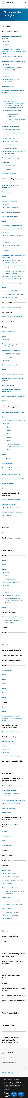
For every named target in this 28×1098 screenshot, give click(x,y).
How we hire (6, 898)
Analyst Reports (7, 670)
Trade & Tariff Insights (13, 756)
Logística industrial (8, 385)
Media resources (7, 836)
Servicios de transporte (10, 32)
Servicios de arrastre (11, 166)
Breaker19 (10, 357)
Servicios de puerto (8, 86)
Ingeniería (8, 515)
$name (7, 41)
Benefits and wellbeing (11, 915)
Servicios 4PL (7, 312)
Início (4, 6)
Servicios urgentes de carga (11, 158)
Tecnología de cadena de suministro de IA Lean (11, 407)
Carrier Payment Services (11, 538)
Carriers (7, 749)
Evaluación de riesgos (11, 297)
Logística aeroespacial (9, 331)
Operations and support (12, 877)
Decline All (21, 1094)
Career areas (6, 870)
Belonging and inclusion (12, 912)
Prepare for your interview (12, 901)
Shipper (7, 752)
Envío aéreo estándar (11, 148)
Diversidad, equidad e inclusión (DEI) (13, 800)
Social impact (8, 918)
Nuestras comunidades (9, 790)
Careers (5, 866)
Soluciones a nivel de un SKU (11, 500)
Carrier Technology (9, 612)
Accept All (14, 1094)
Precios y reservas (7, 483)
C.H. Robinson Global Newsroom (10, 826)
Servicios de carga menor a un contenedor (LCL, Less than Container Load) (14, 51)
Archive (4, 831)
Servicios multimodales (11, 291)
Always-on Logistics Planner (13, 507)
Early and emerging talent (10, 888)
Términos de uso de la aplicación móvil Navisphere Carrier (12, 1040)
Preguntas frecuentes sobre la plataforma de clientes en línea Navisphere (14, 601)
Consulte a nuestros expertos (11, 732)
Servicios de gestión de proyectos (14, 294)
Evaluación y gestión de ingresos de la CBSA (10, 726)
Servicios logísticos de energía (11, 350)
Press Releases (6, 845)
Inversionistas (7, 860)
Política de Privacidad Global (11, 976)
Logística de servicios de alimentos (13, 374)
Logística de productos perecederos (13, 396)
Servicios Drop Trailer (9, 174)
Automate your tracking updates (12, 617)
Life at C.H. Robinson (8, 909)
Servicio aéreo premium (12, 141)
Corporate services (10, 873)
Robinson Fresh (7, 855)
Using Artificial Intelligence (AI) (13, 904)
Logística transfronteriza (10, 216)
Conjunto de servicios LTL (11, 650)
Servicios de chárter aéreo (12, 130)
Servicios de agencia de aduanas (12, 226)
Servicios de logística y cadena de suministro (13, 180)
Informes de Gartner (9, 322)
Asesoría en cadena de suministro (12, 512)
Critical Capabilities (10, 579)
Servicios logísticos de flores (11, 365)
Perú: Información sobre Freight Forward (13, 989)
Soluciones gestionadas (9, 504)
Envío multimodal (10, 138)
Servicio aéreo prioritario (12, 145)
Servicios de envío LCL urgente (14, 56)
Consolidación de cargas (9, 201)
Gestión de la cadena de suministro (11, 494)
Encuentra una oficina (10, 936)
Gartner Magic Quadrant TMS (13, 582)
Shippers (6, 26)
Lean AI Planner (7, 463)
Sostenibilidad (6, 812)
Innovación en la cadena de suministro (12, 819)
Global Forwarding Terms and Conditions (13, 954)
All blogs (5, 746)
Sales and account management (14, 880)
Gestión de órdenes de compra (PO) (13, 479)
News (4, 840)
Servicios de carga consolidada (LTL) (13, 61)
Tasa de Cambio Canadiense (12, 655)
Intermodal (5, 162)
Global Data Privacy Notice (12, 1083)
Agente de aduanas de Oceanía (14, 235)
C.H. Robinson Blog (9, 737)
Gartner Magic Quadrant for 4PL (12, 317)
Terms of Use (8, 1025)
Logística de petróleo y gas (12, 354)
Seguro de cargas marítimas (13, 110)
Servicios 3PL (7, 302)
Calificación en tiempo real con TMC (15, 420)
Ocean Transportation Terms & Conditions (13, 962)
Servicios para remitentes (9, 1062)
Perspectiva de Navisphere (12, 595)
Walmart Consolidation (11, 207)
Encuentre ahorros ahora (11, 660)
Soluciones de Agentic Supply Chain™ (13, 412)
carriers (5, 527)
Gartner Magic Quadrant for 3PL (12, 307)
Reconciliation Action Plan (12, 803)
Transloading (6, 192)
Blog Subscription (7, 741)
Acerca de (6, 773)
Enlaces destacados (7, 1057)
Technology (8, 883)
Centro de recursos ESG (9, 808)
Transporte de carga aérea (10, 126)
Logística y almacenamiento (11, 212)
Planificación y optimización (11, 474)
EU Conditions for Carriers (11, 995)
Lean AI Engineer (7, 459)
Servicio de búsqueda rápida (12, 761)
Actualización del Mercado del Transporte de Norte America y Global (12, 718)
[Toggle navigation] (26, 2)
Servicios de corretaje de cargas (12, 283)
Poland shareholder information (13, 1001)
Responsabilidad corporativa (12, 786)
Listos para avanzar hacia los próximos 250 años (12, 780)
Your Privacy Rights (10, 1013)
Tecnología (7, 550)
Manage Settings (7, 1094)
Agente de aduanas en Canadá (13, 229)
